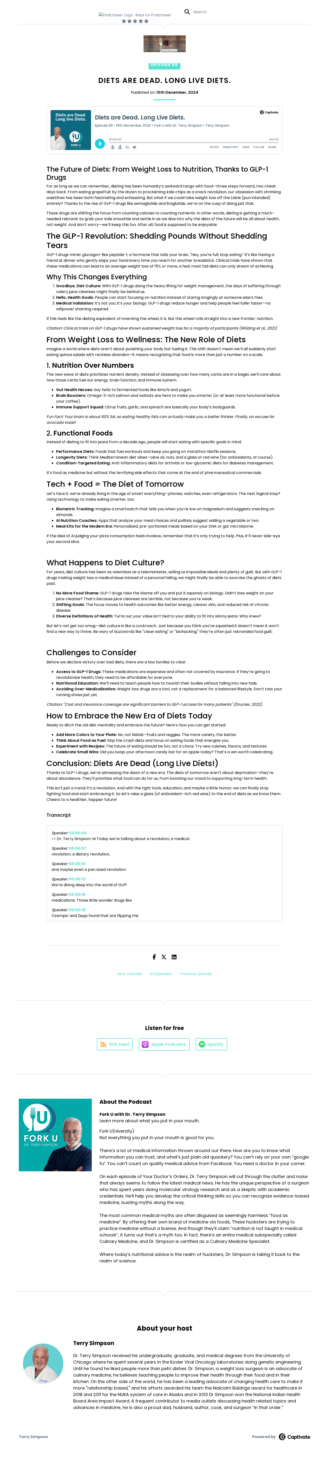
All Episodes (161, 974)
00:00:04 (78, 833)
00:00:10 (77, 864)
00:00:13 (77, 879)
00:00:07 (77, 848)
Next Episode (129, 974)
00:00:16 (77, 894)
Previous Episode (196, 974)
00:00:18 (77, 910)
